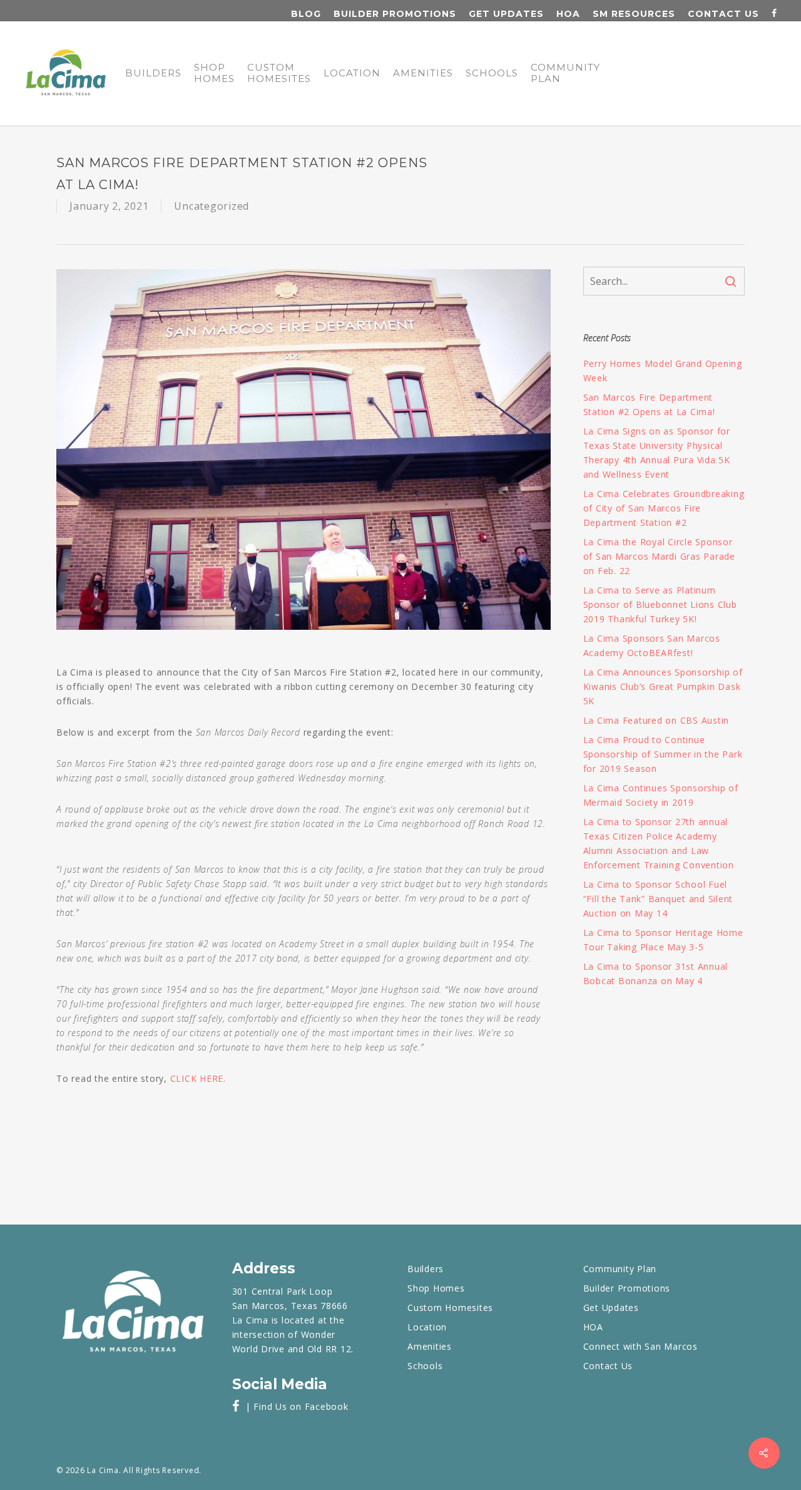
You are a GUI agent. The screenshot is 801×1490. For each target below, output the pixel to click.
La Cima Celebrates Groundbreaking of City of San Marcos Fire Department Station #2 (664, 508)
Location (352, 73)
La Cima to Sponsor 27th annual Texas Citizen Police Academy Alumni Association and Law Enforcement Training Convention (658, 843)
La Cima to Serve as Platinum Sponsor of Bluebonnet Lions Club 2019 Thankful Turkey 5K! (660, 604)
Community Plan (565, 73)
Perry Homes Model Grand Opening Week (662, 370)
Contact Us (723, 13)
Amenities (423, 73)
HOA (568, 13)
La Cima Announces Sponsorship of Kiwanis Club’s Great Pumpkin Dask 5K (663, 686)
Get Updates (506, 13)
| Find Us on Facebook (293, 1406)
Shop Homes (214, 73)
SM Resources (634, 13)
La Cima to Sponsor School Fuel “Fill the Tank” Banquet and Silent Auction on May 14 (658, 898)
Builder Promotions (395, 13)
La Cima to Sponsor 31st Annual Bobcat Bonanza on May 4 (655, 973)
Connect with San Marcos (640, 1346)
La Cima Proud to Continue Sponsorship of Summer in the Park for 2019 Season (663, 754)
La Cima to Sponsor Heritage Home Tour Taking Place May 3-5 (663, 940)
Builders (153, 73)
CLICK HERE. (198, 1078)
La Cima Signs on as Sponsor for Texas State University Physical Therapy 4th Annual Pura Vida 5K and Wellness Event (656, 452)
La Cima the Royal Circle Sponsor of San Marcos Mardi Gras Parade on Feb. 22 (659, 556)
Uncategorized (211, 206)
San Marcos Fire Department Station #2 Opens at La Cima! (649, 404)
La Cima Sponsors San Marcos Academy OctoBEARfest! (651, 645)
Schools (492, 73)
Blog (306, 13)
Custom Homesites (279, 73)
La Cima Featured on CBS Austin (656, 720)
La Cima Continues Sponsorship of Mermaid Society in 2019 (660, 795)
